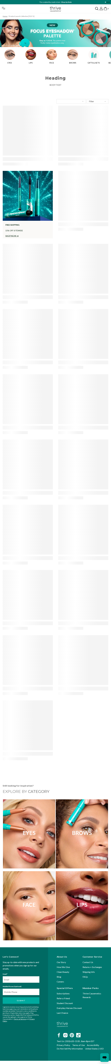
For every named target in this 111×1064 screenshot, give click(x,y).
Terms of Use (78, 1045)
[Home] (62, 1029)
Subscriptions (63, 993)
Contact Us (88, 962)
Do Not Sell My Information (70, 1048)
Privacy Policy (63, 1045)
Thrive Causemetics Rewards (92, 995)
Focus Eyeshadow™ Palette (61, 2)
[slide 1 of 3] (105, 2)
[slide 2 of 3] (107, 2)
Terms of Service (20, 1019)
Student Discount (65, 1003)
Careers (60, 981)
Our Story (61, 962)
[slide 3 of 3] (109, 2)
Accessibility (93, 1045)
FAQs (85, 976)
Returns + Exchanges (92, 967)
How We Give (63, 967)
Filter (91, 101)
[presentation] (28, 131)
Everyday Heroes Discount (69, 1008)
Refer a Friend (63, 998)
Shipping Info (89, 972)
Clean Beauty (63, 972)
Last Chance (62, 1013)
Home (5, 16)
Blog (59, 976)
